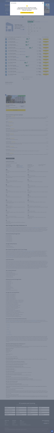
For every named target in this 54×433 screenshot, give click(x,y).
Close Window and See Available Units (27, 12)
